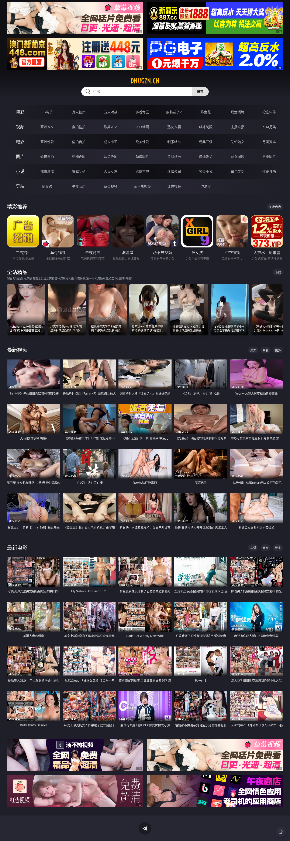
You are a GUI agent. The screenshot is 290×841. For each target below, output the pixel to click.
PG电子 (47, 112)
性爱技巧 (269, 171)
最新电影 (17, 547)
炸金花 (206, 112)
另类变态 (269, 141)
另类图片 (269, 156)
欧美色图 (110, 156)
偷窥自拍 (47, 156)
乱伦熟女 (237, 141)
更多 (278, 350)
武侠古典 (142, 171)
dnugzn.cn (145, 81)
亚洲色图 (79, 156)
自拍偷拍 (79, 127)
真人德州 (79, 112)
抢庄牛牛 (269, 112)
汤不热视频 (142, 186)
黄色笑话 (237, 171)
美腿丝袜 (174, 156)
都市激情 (47, 171)
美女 (253, 350)
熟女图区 (237, 156)
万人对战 (110, 112)
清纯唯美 (206, 156)
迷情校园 (174, 171)
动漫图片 (142, 156)
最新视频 (17, 349)
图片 (20, 156)
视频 (20, 127)
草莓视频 (110, 186)
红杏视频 (174, 186)
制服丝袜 (174, 141)
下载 (278, 272)
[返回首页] (281, 832)
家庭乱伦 (79, 171)
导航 (20, 186)
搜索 (200, 91)
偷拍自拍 (79, 141)
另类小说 (206, 171)
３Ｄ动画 (142, 127)
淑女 (266, 548)
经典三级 (206, 141)
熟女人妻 (174, 127)
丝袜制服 (206, 127)
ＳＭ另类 (269, 127)
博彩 (20, 112)
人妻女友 (110, 171)
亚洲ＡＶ (47, 127)
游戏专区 (142, 112)
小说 (20, 171)
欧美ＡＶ (110, 127)
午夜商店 (79, 186)
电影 (20, 142)
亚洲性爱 (47, 141)
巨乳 (266, 350)
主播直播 (237, 127)
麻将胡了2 (174, 112)
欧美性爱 (142, 141)
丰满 (253, 548)
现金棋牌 (237, 112)
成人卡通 (110, 141)
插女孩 (47, 186)
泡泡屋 (206, 186)
